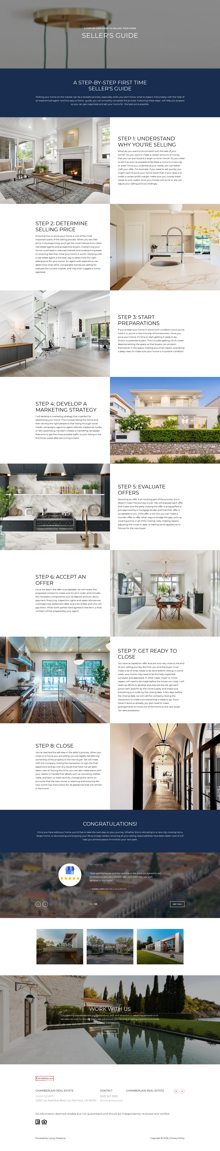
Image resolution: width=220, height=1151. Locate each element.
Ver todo (177, 904)
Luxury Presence (57, 1138)
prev (38, 904)
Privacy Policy (177, 1138)
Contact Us (110, 1031)
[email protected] (111, 1100)
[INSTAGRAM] (182, 1091)
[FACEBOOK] (176, 1091)
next (45, 904)
